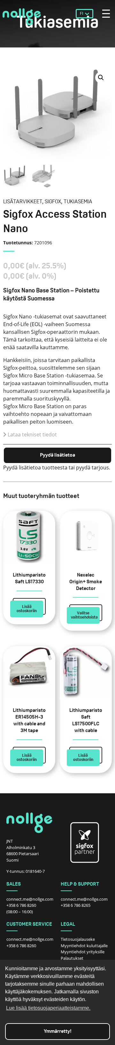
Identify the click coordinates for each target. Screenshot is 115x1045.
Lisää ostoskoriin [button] (27, 609)
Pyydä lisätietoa (57, 455)
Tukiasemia (78, 202)
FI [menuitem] (81, 14)
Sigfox (53, 202)
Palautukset (72, 958)
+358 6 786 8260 (21, 905)
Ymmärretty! (58, 1031)
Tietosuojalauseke (78, 939)
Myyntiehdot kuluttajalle (84, 945)
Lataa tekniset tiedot (32, 434)
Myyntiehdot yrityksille (82, 952)
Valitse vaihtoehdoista (84, 615)
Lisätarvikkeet (22, 202)
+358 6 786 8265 (75, 905)
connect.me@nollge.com (29, 899)
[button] (101, 77)
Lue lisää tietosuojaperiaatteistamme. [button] (48, 1008)
